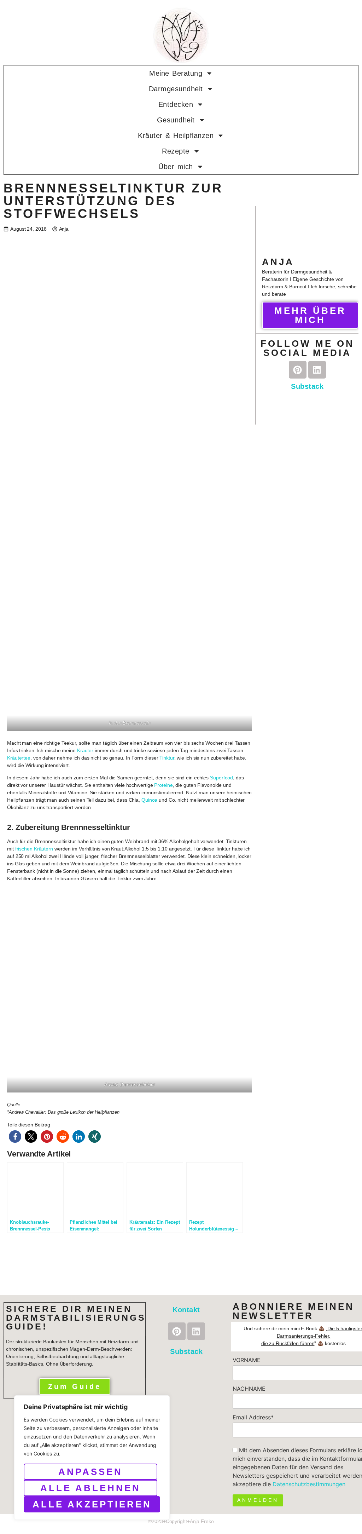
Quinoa (149, 800)
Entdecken (175, 104)
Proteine (163, 785)
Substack (307, 386)
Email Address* (253, 1417)
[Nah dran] (162, 1401)
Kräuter (85, 750)
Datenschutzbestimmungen (309, 1484)
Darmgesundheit (176, 89)
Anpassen (90, 1471)
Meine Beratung (175, 73)
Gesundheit (176, 120)
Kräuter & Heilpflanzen (176, 135)
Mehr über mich (310, 315)
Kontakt (186, 1310)
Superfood (221, 777)
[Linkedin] (317, 370)
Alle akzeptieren (92, 1504)
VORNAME (247, 1360)
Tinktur (166, 758)
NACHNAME (249, 1388)
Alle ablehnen (90, 1488)
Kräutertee (18, 758)
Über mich (175, 167)
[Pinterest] (297, 370)
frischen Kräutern (34, 849)
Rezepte (175, 151)
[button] (15, 1136)
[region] (92, 1457)
